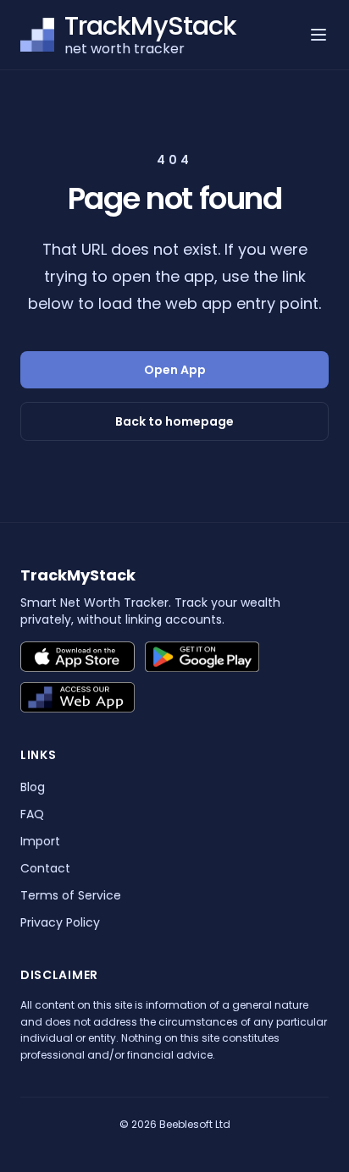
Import (40, 841)
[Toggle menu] (318, 35)
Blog (32, 787)
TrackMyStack (78, 575)
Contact (45, 868)
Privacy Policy (60, 922)
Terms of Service (70, 895)
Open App (175, 369)
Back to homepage (174, 421)
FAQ (32, 814)
